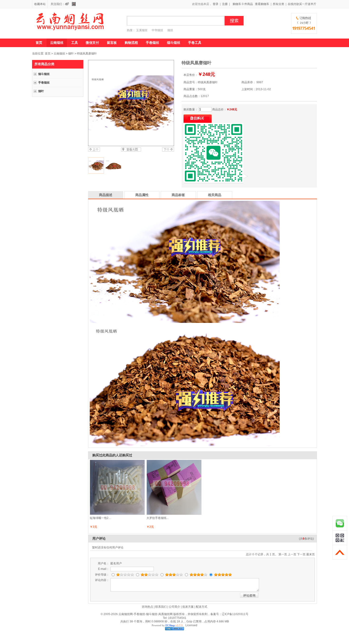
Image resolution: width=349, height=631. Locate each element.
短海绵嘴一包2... (100, 518)
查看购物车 (262, 4)
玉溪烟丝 (141, 30)
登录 (215, 4)
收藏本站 (40, 4)
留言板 (112, 42)
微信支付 (92, 42)
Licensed (190, 625)
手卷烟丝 (152, 42)
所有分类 (278, 4)
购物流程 (131, 42)
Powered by (167, 625)
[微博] (68, 4)
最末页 (310, 554)
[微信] (74, 4)
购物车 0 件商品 (243, 4)
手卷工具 (194, 42)
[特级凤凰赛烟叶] (131, 103)
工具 (74, 42)
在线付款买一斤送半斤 (302, 4)
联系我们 (161, 606)
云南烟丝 (56, 42)
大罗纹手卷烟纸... (157, 518)
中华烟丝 (157, 30)
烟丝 (170, 30)
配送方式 (201, 606)
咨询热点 (147, 606)
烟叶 (71, 53)
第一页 (282, 554)
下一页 (301, 554)
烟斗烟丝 (173, 42)
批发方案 (188, 606)
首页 (39, 42)
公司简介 (174, 606)
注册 (225, 4)
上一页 (292, 554)
